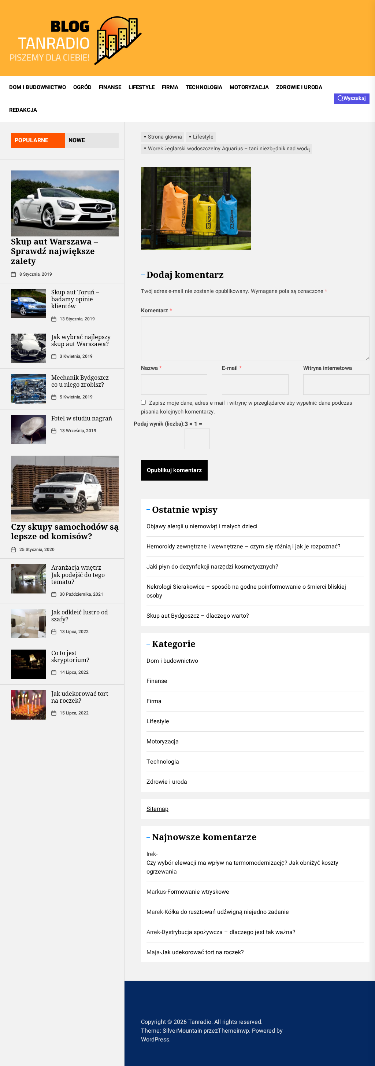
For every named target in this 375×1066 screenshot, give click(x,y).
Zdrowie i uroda (166, 782)
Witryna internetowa (327, 368)
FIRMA (170, 87)
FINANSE (110, 87)
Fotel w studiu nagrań (81, 418)
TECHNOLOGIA (204, 87)
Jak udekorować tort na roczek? (79, 697)
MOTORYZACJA (249, 87)
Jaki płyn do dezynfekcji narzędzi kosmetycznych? (212, 566)
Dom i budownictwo (172, 661)
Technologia (162, 761)
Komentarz (156, 310)
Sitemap (157, 809)
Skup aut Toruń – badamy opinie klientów (75, 299)
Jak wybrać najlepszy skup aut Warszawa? (81, 340)
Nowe (76, 140)
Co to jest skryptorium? (70, 656)
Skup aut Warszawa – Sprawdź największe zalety (54, 251)
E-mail (232, 368)
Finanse (156, 681)
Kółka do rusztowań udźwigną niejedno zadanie (226, 912)
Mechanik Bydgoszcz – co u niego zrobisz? (82, 381)
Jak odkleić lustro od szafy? (79, 615)
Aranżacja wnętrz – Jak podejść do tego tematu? (78, 574)
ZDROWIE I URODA (299, 87)
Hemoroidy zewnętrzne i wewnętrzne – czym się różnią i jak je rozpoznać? (243, 546)
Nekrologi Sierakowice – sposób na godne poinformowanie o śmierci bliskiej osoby (246, 591)
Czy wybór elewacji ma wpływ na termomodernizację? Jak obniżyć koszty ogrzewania (242, 867)
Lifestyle (157, 721)
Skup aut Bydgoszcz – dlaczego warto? (197, 615)
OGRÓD (82, 87)
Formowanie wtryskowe (198, 891)
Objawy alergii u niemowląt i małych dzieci (201, 526)
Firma (153, 701)
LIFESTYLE (142, 87)
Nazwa (151, 368)
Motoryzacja (162, 741)
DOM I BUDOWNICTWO (37, 87)
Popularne (31, 140)
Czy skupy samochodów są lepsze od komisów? (65, 531)
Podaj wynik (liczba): (159, 424)
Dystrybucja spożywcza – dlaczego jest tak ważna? (228, 932)
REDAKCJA (23, 110)
